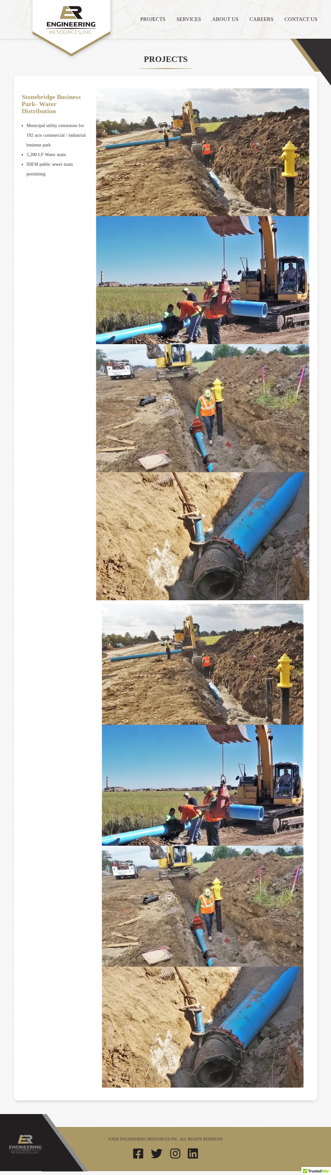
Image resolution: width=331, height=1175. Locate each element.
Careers (261, 19)
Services (188, 19)
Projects (153, 19)
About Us (225, 19)
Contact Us (300, 19)
